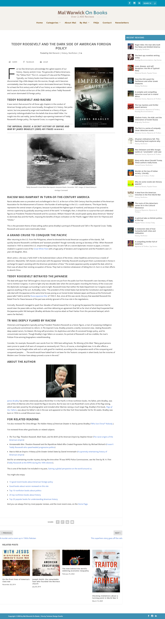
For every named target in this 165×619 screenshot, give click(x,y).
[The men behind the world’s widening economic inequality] (76, 557)
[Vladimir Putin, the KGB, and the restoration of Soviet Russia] (131, 119)
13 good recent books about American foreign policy (31, 482)
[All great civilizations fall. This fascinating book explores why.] (131, 141)
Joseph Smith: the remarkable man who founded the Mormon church (46, 581)
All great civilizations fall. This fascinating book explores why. (148, 140)
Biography (138, 49)
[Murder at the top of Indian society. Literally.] (131, 173)
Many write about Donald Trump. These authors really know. (148, 161)
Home (39, 23)
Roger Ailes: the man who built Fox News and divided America (147, 46)
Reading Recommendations (144, 60)
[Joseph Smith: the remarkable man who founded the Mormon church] (46, 563)
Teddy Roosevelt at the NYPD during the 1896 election (30, 462)
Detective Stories (140, 99)
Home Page (83, 504)
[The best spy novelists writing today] (131, 57)
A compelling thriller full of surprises (146, 243)
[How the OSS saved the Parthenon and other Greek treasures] (131, 81)
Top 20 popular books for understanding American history (33, 499)
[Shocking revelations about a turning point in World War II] (106, 571)
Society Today (150, 223)
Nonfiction (72, 53)
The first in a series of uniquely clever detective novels (148, 129)
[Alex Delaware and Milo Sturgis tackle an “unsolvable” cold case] (131, 151)
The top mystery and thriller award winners (146, 106)
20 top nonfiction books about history (25, 495)
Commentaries (140, 110)
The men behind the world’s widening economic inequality (75, 569)
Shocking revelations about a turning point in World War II (105, 597)
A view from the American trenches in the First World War (148, 193)
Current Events (140, 165)
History (64, 53)
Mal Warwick (54, 53)
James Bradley (13, 401)
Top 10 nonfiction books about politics (25, 490)
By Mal (83, 23)
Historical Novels (140, 73)
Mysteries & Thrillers (154, 99)
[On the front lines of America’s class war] (16, 563)
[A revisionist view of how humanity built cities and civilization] (131, 230)
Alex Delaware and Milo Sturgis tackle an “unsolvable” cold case (148, 151)
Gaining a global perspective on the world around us (70, 468)
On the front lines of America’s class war (16, 580)
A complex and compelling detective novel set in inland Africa (146, 94)
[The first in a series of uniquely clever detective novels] (131, 130)
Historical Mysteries (141, 210)
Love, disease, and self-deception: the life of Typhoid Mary (147, 68)
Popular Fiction (152, 73)
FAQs (96, 23)
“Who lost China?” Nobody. (102, 423)
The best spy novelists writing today (147, 56)
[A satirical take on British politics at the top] (131, 220)
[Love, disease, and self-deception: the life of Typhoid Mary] (131, 68)
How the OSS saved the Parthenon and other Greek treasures (146, 81)
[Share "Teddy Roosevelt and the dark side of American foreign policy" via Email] (72, 522)
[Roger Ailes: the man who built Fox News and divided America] (131, 46)
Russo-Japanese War (39, 296)
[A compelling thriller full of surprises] (131, 243)
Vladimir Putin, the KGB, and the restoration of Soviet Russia (148, 118)
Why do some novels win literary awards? (148, 183)
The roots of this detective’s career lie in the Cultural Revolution (146, 205)
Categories (52, 23)
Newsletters (122, 23)
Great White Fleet (41, 249)
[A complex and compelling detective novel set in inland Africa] (131, 94)
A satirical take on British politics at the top (148, 219)
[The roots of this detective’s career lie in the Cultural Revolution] (131, 205)
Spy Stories (157, 60)
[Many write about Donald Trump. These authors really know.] (131, 162)
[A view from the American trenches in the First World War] (131, 194)
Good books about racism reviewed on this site (28, 486)
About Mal (70, 23)
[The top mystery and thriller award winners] (131, 107)
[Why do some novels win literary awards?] (131, 183)
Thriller (152, 176)
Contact (107, 23)
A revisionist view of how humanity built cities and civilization (145, 231)
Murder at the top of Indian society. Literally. (146, 172)
